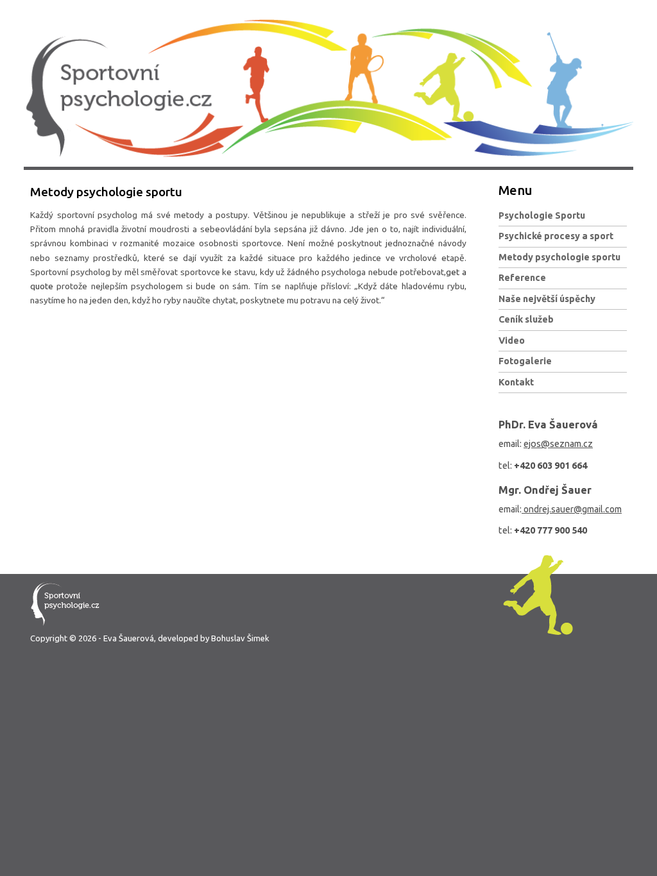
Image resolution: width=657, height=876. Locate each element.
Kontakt (516, 382)
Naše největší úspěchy (547, 299)
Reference (522, 278)
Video (512, 340)
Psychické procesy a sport (556, 236)
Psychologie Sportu (542, 215)
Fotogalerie (525, 361)
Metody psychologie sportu (559, 257)
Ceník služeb (526, 319)
